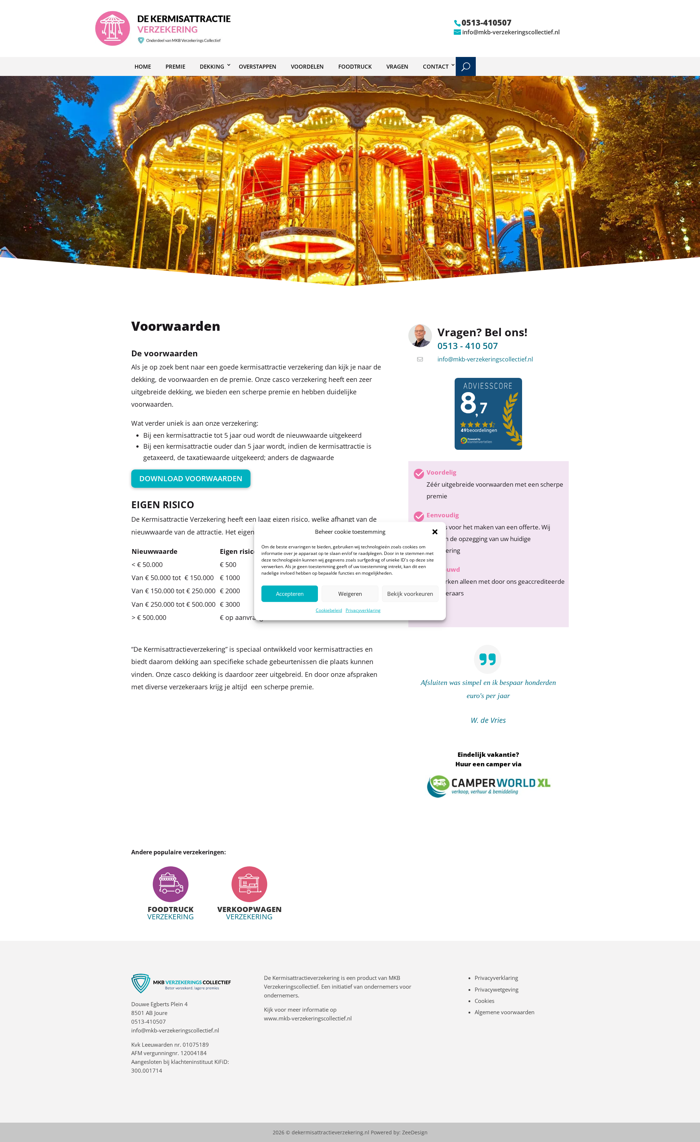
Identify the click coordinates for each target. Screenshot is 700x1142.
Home (143, 66)
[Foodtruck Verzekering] (170, 893)
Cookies (484, 1000)
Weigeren (350, 593)
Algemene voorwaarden (504, 1012)
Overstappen (257, 66)
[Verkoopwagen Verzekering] (249, 893)
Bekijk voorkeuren (410, 593)
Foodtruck (355, 66)
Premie (175, 66)
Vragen (397, 66)
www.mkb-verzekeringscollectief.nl (308, 1018)
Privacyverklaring (363, 610)
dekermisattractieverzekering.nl (330, 1132)
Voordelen (307, 66)
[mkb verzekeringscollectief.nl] (181, 991)
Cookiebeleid (329, 610)
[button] (435, 532)
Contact (435, 66)
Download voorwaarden (190, 478)
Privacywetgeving (496, 989)
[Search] (466, 66)
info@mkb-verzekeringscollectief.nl (511, 32)
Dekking (212, 66)
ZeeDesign (415, 1132)
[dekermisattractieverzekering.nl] (164, 44)
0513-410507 (148, 1021)
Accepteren (290, 593)
